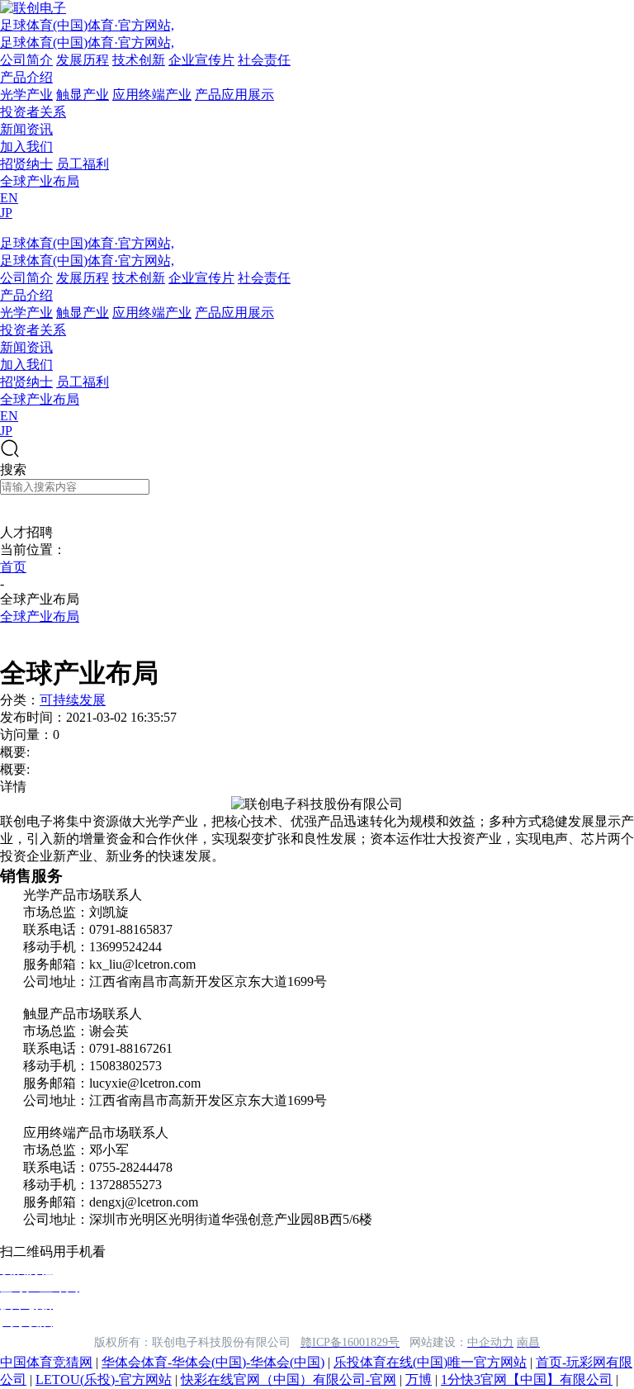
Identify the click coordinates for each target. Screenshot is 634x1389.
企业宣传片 (201, 60)
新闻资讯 (26, 129)
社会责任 (264, 60)
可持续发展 (73, 700)
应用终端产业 (152, 95)
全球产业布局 (39, 181)
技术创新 (138, 60)
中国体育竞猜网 (46, 1362)
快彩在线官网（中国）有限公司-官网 (288, 1379)
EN (9, 198)
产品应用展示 (234, 95)
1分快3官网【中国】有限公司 (527, 1379)
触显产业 (82, 95)
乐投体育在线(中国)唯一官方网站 (430, 1362)
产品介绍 (26, 77)
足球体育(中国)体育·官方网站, (87, 25)
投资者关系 (33, 112)
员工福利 (82, 164)
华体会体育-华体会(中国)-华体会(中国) (213, 1362)
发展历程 (82, 60)
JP (6, 213)
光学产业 (26, 95)
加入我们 (26, 147)
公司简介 (26, 60)
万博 (418, 1379)
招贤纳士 (26, 164)
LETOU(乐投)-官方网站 (103, 1379)
